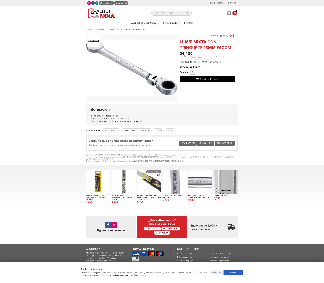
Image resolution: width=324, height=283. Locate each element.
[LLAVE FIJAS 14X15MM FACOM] (175, 182)
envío (193, 57)
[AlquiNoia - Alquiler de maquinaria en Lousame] (101, 13)
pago (199, 57)
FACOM (106, 159)
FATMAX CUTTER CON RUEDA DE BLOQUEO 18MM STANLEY (149, 197)
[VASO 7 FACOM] (226, 182)
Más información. (141, 275)
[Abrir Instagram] (89, 3)
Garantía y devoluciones (220, 253)
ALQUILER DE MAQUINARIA (143, 23)
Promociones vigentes (219, 257)
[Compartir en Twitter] (224, 35)
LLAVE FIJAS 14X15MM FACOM (172, 196)
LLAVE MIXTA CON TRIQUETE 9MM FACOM (198, 196)
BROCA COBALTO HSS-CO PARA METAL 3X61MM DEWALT (97, 197)
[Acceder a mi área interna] (229, 13)
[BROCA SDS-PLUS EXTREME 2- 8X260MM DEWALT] (124, 182)
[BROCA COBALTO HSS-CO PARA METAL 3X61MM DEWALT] (98, 182)
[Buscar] (188, 13)
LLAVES (89, 159)
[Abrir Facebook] (92, 3)
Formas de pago (186, 260)
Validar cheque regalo (219, 260)
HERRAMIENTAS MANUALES (218, 157)
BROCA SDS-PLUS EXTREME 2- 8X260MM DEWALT (122, 197)
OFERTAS (188, 23)
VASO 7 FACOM (220, 195)
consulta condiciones (200, 229)
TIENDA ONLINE (170, 23)
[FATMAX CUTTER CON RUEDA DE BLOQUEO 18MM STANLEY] (149, 182)
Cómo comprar (185, 253)
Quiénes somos (185, 257)
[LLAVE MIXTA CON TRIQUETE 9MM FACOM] (200, 182)
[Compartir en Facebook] (221, 35)
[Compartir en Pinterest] (230, 35)
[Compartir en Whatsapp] (227, 35)
